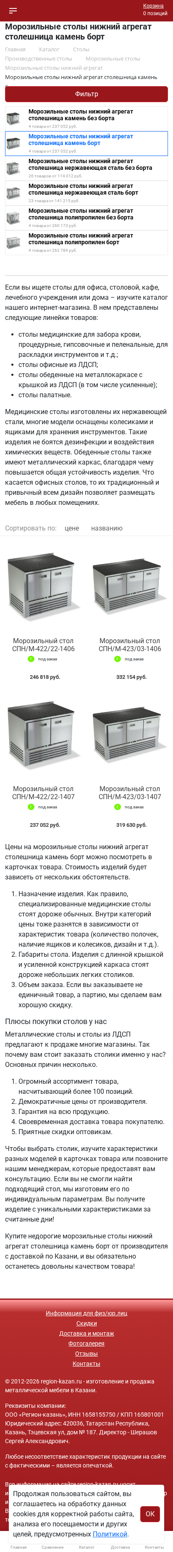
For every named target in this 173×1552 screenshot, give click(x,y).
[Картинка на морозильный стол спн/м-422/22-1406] (43, 587)
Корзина (153, 6)
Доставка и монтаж (86, 1333)
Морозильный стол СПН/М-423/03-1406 (130, 645)
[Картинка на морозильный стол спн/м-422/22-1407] (43, 735)
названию (107, 528)
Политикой (110, 1534)
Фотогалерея (86, 1343)
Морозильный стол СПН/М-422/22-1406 (43, 645)
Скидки (86, 1323)
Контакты (86, 1363)
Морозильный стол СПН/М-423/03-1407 (130, 793)
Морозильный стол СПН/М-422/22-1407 (43, 793)
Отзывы (86, 1353)
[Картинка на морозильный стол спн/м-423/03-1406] (130, 587)
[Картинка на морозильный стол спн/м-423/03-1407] (130, 735)
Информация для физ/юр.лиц (86, 1313)
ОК (150, 1514)
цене (72, 528)
